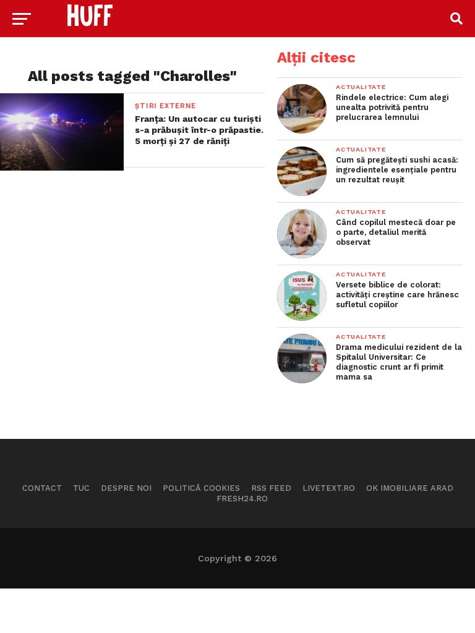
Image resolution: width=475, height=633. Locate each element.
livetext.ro (328, 488)
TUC (81, 488)
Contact (42, 488)
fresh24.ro (242, 498)
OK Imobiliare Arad (409, 488)
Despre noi (126, 488)
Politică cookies (201, 488)
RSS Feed (271, 488)
